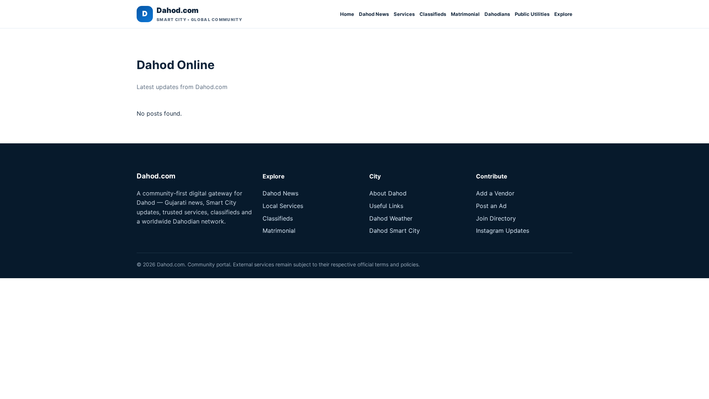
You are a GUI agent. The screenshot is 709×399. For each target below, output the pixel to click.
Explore (563, 14)
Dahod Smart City (394, 230)
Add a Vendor (495, 193)
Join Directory (496, 218)
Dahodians (497, 14)
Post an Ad (491, 205)
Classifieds (432, 14)
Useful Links (386, 205)
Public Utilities (532, 14)
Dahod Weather (390, 218)
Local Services (283, 205)
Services (404, 14)
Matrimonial (465, 14)
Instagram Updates (502, 230)
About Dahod (388, 193)
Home (347, 14)
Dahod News (374, 14)
